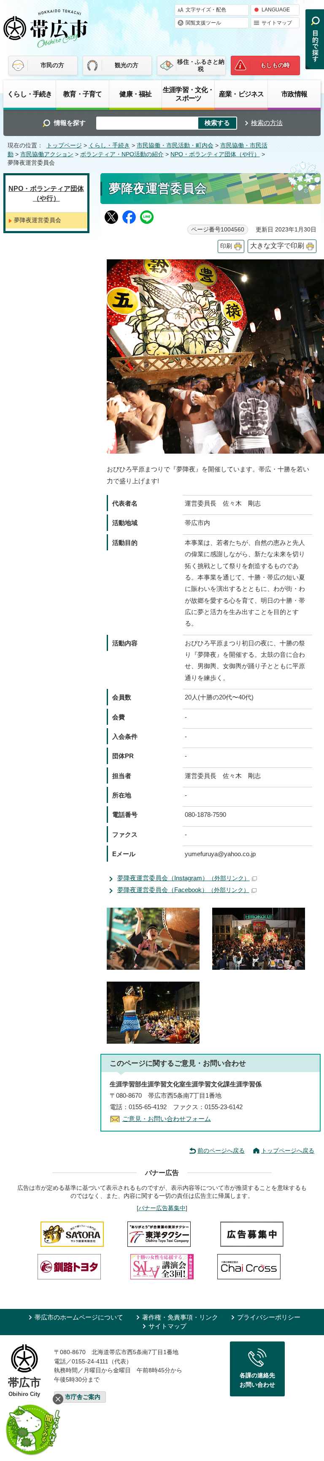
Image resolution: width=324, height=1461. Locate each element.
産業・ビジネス (241, 94)
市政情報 (294, 94)
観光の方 (126, 65)
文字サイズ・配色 (206, 10)
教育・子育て (82, 94)
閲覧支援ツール (203, 23)
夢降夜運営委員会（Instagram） (183, 877)
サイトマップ (277, 23)
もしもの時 (275, 65)
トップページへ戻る (287, 1150)
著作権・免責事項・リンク (180, 1317)
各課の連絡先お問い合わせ (257, 1380)
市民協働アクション (46, 154)
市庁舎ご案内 (82, 1397)
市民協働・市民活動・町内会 (175, 145)
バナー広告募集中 (162, 1208)
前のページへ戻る (221, 1150)
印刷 (226, 246)
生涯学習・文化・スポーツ (188, 94)
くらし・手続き (29, 94)
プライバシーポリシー (268, 1317)
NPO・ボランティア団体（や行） (215, 154)
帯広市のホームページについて (79, 1317)
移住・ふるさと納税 (200, 65)
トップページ (64, 145)
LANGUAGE (276, 10)
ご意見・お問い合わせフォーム (166, 1118)
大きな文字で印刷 (277, 245)
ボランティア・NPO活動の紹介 (122, 154)
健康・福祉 (135, 94)
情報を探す (70, 122)
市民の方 (52, 65)
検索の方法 (267, 122)
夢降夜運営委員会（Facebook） (183, 889)
